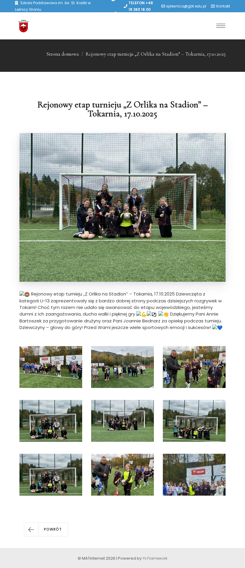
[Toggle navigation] (220, 25)
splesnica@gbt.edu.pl (186, 6)
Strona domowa (62, 54)
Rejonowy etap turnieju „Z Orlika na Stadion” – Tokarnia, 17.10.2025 (156, 54)
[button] (46, 529)
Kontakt (223, 6)
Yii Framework (155, 558)
